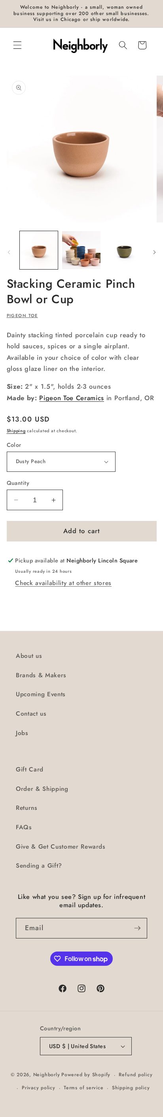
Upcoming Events (41, 694)
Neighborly (46, 1075)
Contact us (31, 713)
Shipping (16, 430)
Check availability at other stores (63, 583)
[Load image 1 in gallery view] (39, 250)
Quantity (18, 483)
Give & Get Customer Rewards (61, 846)
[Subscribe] (137, 928)
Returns (27, 808)
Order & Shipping (42, 789)
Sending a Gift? (39, 865)
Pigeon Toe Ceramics (71, 398)
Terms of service (83, 1087)
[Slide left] (8, 252)
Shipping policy (131, 1087)
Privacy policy (38, 1087)
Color (14, 445)
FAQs (24, 827)
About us (29, 656)
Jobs (22, 733)
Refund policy (135, 1074)
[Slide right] (154, 252)
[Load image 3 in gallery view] (124, 250)
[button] (17, 45)
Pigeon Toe (22, 315)
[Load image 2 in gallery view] (81, 250)
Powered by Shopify (85, 1075)
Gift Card (30, 769)
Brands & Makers (41, 675)
